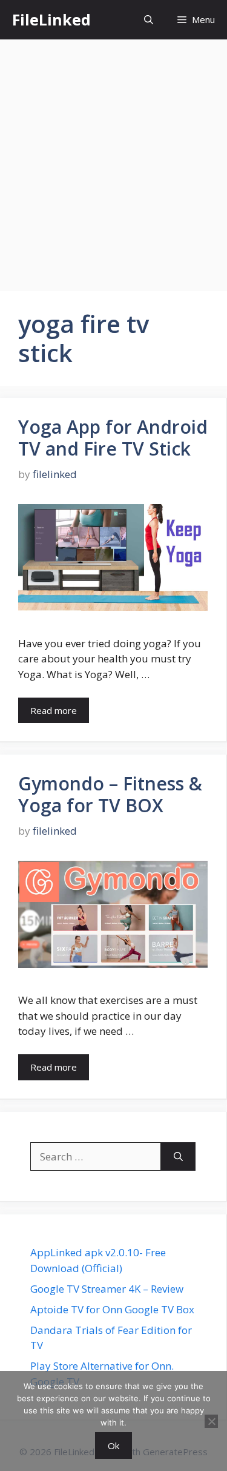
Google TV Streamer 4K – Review (106, 1289)
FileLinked (51, 19)
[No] (211, 1421)
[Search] (178, 1156)
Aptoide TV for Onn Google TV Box (112, 1309)
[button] (148, 19)
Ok (113, 1445)
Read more (53, 710)
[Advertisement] (113, 159)
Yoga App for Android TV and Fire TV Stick (113, 437)
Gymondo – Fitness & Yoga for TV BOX (110, 794)
